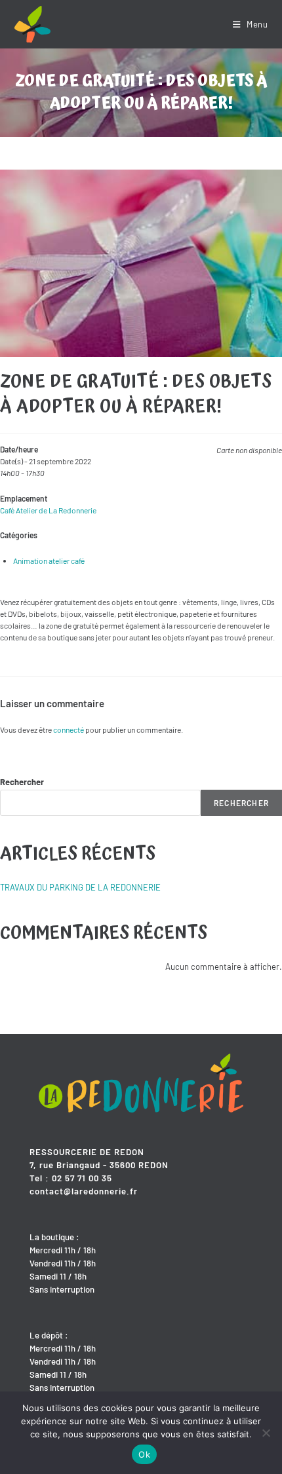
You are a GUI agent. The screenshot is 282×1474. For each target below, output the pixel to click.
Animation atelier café (49, 560)
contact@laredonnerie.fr (84, 1191)
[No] (265, 1432)
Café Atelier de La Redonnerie (48, 510)
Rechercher (22, 782)
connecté (68, 729)
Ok (144, 1454)
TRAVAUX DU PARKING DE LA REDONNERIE (80, 887)
